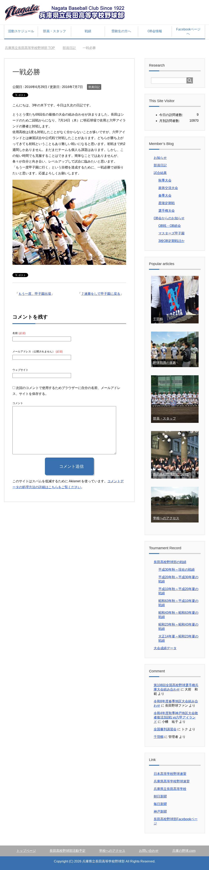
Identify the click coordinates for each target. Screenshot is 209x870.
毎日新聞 (160, 804)
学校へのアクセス (166, 518)
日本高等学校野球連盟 (170, 773)
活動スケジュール (21, 31)
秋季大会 (164, 180)
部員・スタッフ (54, 31)
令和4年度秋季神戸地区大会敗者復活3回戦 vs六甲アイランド (176, 717)
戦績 (88, 31)
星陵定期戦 (166, 203)
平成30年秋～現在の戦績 (176, 569)
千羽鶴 (158, 319)
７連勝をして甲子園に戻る (100, 293)
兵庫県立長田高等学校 (170, 789)
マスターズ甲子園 (171, 233)
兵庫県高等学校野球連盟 (172, 781)
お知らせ (160, 157)
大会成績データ (165, 648)
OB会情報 (155, 31)
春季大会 (164, 195)
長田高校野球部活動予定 (68, 850)
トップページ (26, 850)
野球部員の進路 (164, 362)
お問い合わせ (149, 850)
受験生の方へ (121, 31)
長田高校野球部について (171, 474)
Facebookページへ (188, 31)
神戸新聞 (160, 811)
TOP (30, 48)
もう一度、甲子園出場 (34, 293)
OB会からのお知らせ (169, 218)
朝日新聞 (160, 796)
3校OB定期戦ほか (171, 241)
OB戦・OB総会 (169, 225)
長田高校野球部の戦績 (170, 562)
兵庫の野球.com (184, 850)
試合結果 (160, 173)
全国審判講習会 (165, 729)
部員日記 (94, 87)
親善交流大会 (168, 188)
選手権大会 (166, 210)
